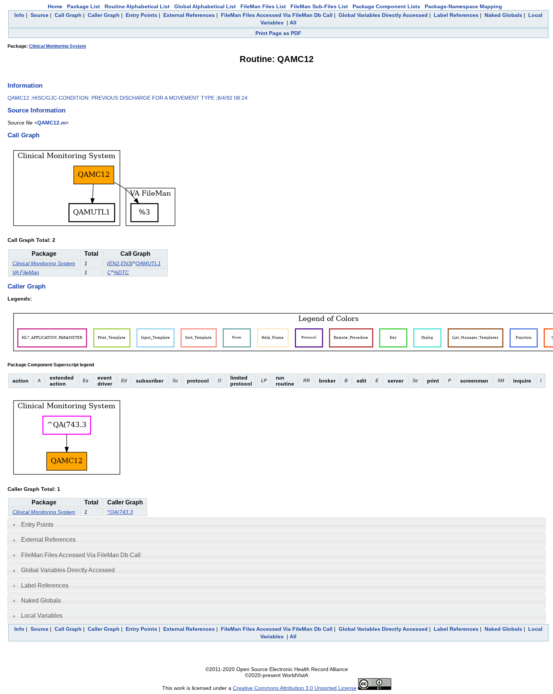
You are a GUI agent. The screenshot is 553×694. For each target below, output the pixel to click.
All (293, 23)
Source (39, 15)
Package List (83, 6)
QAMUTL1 (148, 263)
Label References (456, 15)
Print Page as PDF (278, 33)
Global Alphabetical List (205, 6)
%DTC (121, 272)
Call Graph (68, 15)
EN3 (126, 263)
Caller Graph (104, 15)
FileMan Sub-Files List (319, 6)
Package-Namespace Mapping (463, 6)
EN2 (114, 263)
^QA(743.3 (120, 512)
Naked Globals (503, 15)
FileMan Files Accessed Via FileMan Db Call (277, 15)
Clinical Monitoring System (57, 46)
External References (189, 15)
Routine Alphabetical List (137, 6)
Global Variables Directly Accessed (383, 15)
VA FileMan (25, 272)
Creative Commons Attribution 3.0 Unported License (295, 688)
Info (19, 15)
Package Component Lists (386, 6)
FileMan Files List (263, 6)
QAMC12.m (51, 123)
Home (55, 6)
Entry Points (141, 15)
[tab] (276, 525)
